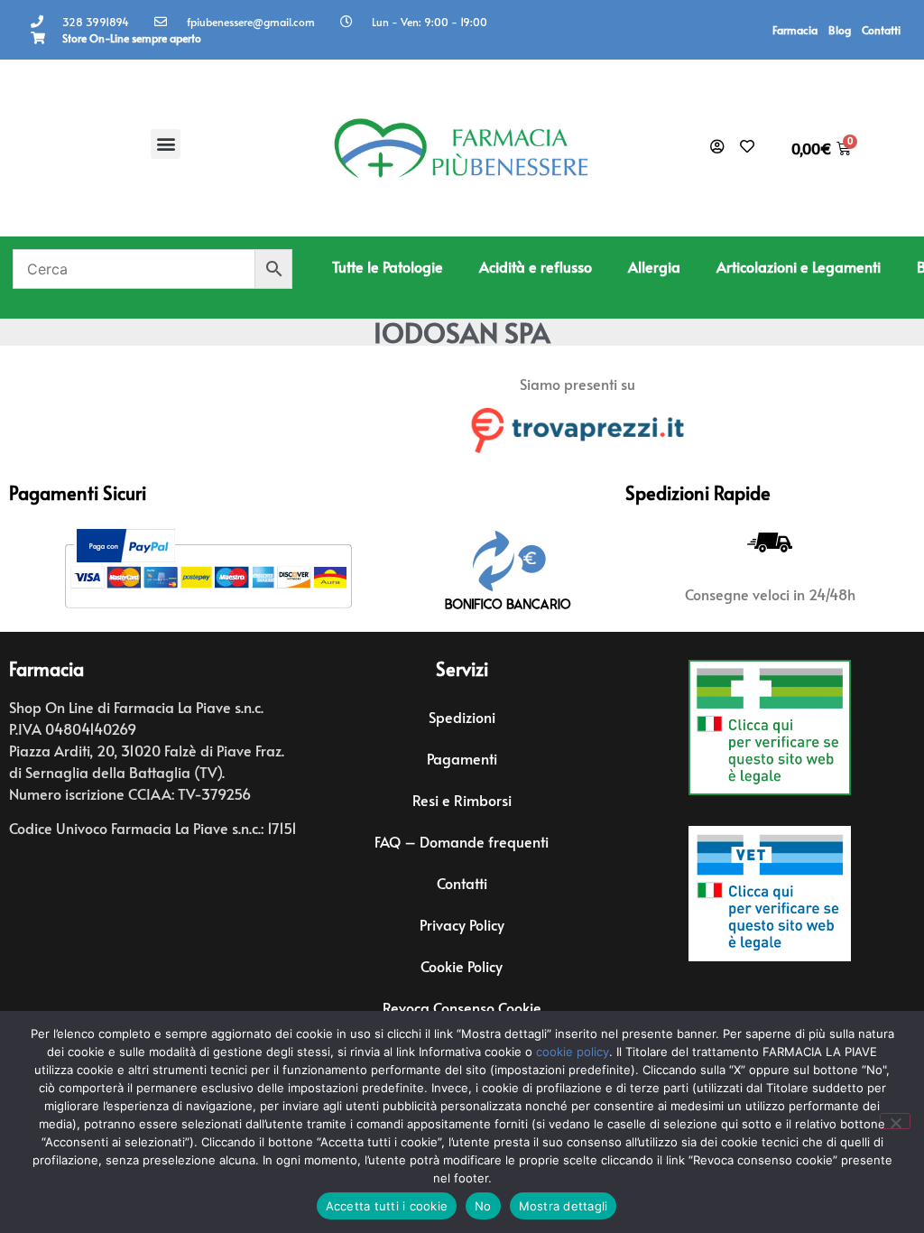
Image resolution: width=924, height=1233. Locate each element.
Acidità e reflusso (535, 266)
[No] (895, 1121)
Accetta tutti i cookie (387, 1206)
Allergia (654, 266)
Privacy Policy (462, 924)
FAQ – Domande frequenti (461, 841)
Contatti (881, 30)
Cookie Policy (461, 966)
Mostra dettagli (563, 1206)
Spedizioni (462, 717)
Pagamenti (462, 758)
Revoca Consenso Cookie (462, 1007)
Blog (839, 30)
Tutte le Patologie (387, 266)
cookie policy (572, 1051)
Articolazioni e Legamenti (798, 266)
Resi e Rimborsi (462, 800)
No (483, 1206)
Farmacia (795, 30)
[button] (165, 144)
